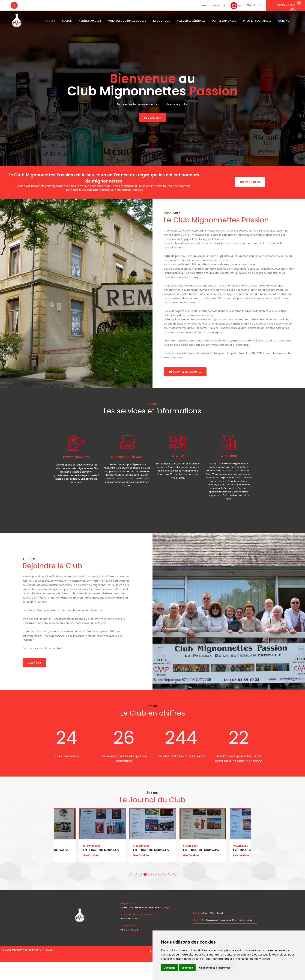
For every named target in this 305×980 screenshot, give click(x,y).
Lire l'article (90, 855)
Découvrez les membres (185, 372)
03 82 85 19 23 (250, 182)
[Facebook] (14, 5)
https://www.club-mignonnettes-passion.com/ (227, 920)
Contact (284, 21)
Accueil (50, 21)
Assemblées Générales (191, 21)
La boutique (161, 21)
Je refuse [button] (187, 967)
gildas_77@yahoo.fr (212, 913)
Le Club (67, 21)
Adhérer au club (90, 21)
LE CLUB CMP (152, 117)
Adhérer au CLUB (285, 5)
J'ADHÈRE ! (34, 662)
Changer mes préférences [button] (215, 967)
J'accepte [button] (169, 967)
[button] (130, 874)
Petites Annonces (224, 21)
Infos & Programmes (257, 21)
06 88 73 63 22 (129, 929)
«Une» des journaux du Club (127, 21)
